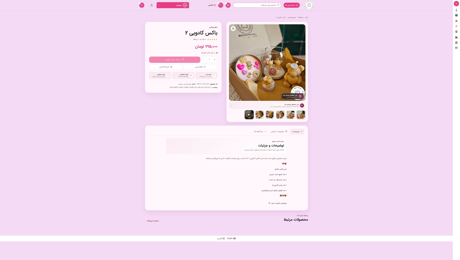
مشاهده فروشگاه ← (152, 221)
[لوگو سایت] (309, 5)
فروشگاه (300, 17)
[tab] (297, 131)
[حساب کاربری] (151, 5)
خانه (306, 17)
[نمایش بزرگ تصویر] (233, 28)
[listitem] (300, 114)
